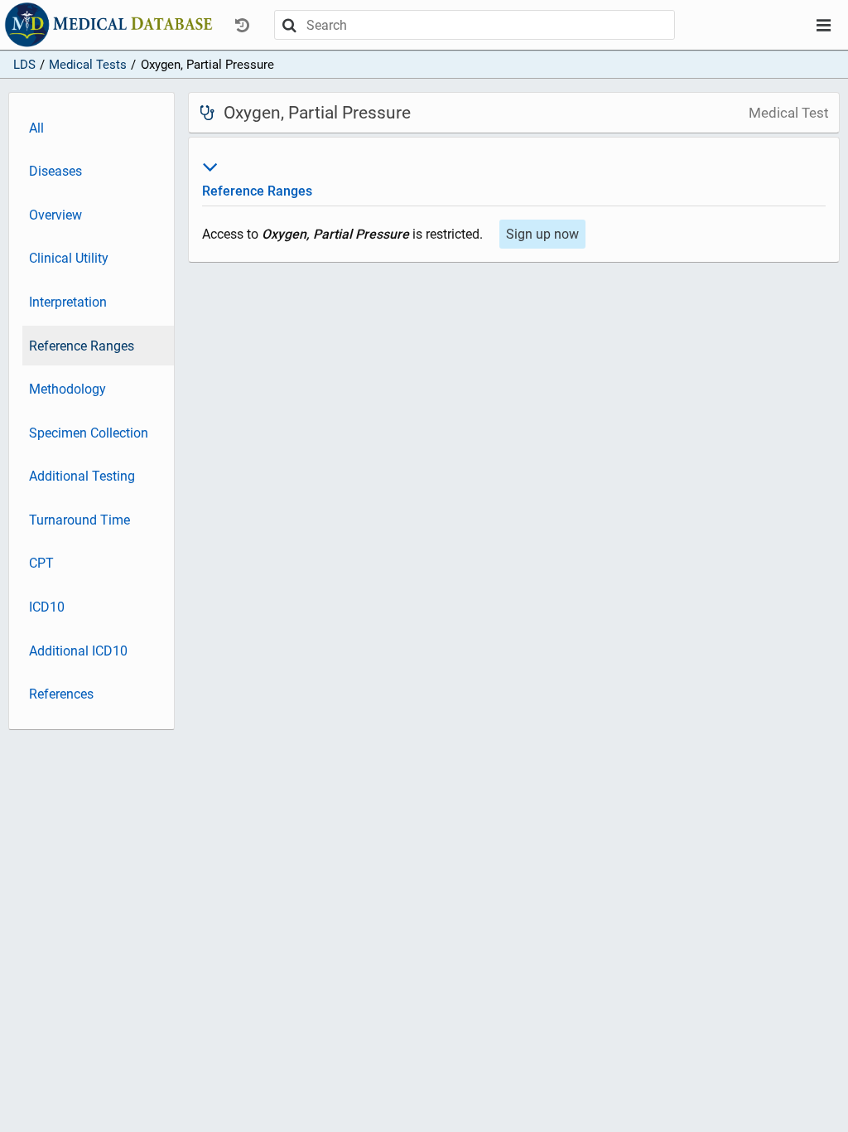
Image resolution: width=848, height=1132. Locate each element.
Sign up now (542, 234)
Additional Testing (82, 476)
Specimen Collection (88, 433)
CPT (41, 563)
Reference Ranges (81, 346)
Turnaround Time (79, 520)
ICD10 (47, 607)
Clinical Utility (68, 258)
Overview (55, 215)
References (61, 694)
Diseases (55, 171)
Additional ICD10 (78, 651)
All (36, 128)
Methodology (67, 389)
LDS (24, 64)
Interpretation (68, 302)
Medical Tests (88, 64)
